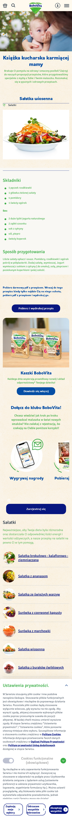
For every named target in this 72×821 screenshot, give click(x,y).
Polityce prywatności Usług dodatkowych (31, 745)
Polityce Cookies (51, 734)
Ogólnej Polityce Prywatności (47, 741)
